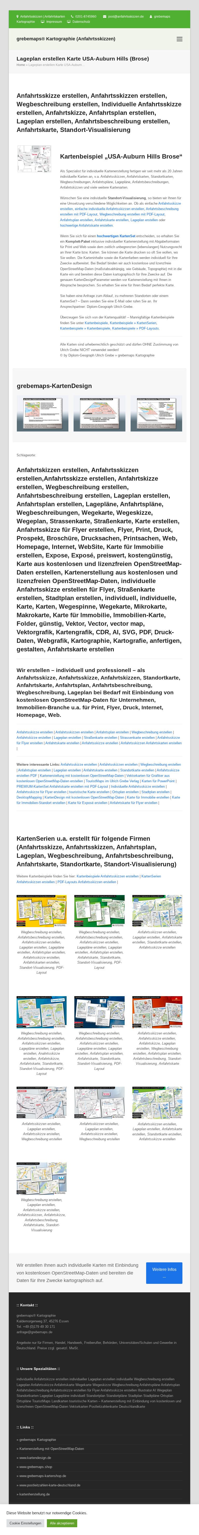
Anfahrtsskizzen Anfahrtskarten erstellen (151, 743)
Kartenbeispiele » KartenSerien (133, 323)
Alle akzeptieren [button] (62, 1523)
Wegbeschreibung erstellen (152, 732)
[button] (179, 39)
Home (21, 65)
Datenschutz (81, 22)
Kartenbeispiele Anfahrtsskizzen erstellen (108, 876)
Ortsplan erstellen (125, 792)
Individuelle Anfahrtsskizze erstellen (138, 786)
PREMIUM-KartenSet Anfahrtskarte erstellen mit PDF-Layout (62, 786)
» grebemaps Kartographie (36, 1440)
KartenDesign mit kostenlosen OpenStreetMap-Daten (84, 797)
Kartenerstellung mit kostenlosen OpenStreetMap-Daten (82, 776)
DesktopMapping (29, 797)
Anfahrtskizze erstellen (34, 738)
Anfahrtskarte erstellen (112, 220)
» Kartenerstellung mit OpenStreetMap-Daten (50, 1449)
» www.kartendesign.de (34, 1458)
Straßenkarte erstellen (100, 738)
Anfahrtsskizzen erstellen (74, 732)
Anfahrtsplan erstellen (76, 220)
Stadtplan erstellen (155, 792)
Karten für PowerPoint (158, 781)
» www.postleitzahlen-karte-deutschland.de (48, 1485)
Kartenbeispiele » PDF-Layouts (135, 328)
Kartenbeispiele (96, 323)
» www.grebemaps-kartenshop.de (41, 1476)
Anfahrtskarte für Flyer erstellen (133, 803)
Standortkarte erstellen (137, 770)
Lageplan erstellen (144, 220)
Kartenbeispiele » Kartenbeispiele (85, 328)
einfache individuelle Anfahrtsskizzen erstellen (109, 209)
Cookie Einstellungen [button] (25, 1523)
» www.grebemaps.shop (34, 1467)
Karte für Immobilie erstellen (148, 797)
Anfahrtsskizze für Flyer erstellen (41, 792)
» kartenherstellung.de (33, 1494)
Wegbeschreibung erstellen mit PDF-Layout (132, 214)
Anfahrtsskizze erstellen (35, 732)
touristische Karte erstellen (89, 792)
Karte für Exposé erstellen (87, 803)
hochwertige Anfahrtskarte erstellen (86, 225)
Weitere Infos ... (164, 1272)
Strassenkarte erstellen (137, 738)
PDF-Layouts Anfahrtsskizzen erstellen (87, 882)
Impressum (54, 22)
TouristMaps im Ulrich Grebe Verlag (112, 781)
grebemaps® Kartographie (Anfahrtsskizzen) (66, 38)
